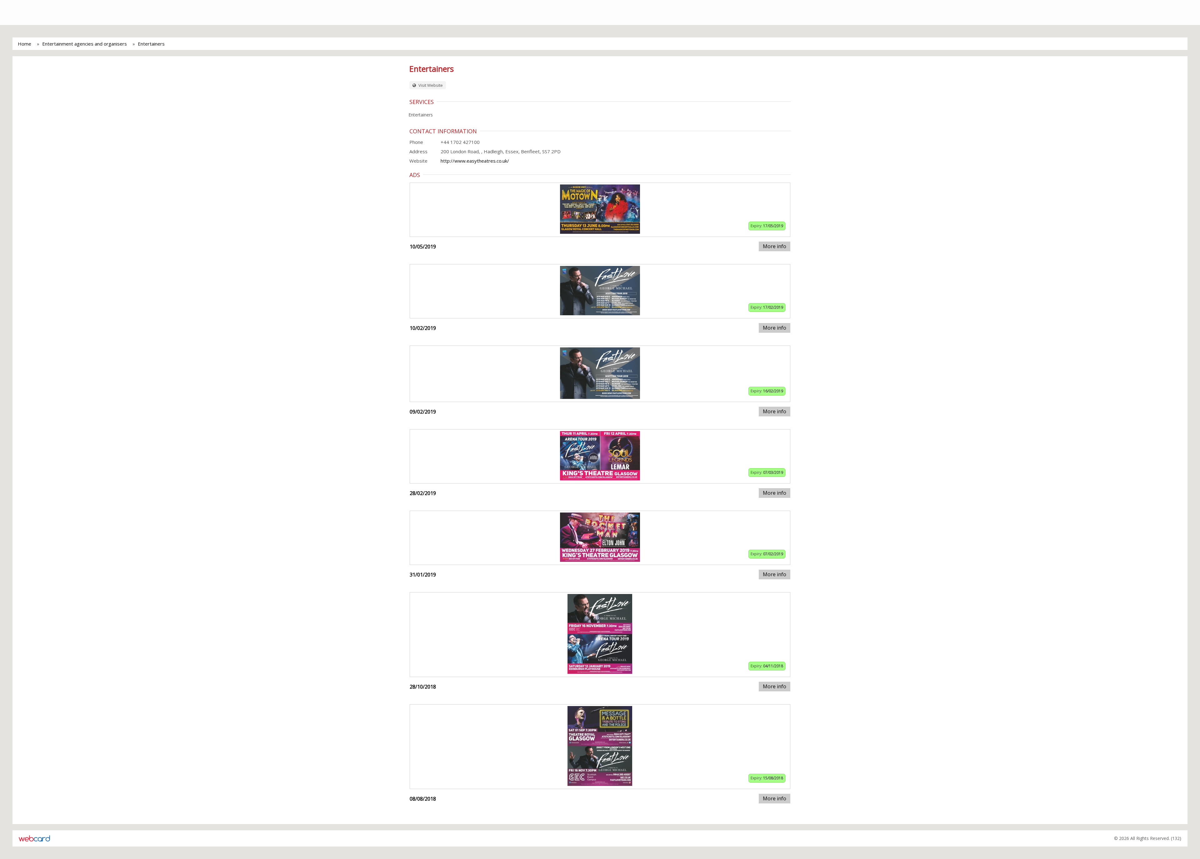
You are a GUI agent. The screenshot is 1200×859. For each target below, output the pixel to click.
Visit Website (430, 85)
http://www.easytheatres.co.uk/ (475, 161)
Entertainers (151, 44)
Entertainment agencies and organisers (84, 44)
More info (774, 246)
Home (24, 44)
